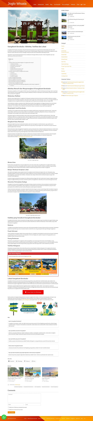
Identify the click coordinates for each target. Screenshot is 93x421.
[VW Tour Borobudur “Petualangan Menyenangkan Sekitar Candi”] (16, 371)
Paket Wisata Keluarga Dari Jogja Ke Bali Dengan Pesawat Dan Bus (73, 82)
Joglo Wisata (17, 3)
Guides (62, 46)
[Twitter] (84, 4)
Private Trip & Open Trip (66, 66)
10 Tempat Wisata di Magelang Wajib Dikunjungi (49, 377)
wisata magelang (54, 386)
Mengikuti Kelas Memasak (15, 66)
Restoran (12, 72)
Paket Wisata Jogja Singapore (72, 95)
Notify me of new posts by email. (16, 409)
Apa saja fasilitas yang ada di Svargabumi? (17, 81)
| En (84, 418)
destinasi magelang (18, 386)
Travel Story (63, 73)
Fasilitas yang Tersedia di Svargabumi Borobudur (18, 71)
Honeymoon (58, 418)
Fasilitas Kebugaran (14, 76)
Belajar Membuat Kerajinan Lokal (17, 68)
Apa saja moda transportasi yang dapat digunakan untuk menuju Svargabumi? (24, 84)
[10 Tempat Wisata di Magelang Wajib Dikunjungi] (50, 371)
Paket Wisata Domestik (32, 418)
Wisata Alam (13, 67)
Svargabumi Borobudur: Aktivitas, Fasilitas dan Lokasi (27, 47)
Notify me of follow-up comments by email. (18, 407)
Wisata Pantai (64, 59)
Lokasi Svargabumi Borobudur (15, 77)
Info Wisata (17, 384)
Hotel (62, 48)
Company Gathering (50, 418)
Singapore (73, 418)
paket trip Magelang (26, 299)
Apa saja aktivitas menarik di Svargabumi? (17, 80)
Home (25, 418)
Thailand (68, 418)
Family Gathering (41, 418)
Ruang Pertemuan (14, 75)
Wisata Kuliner (64, 56)
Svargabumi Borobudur (28, 386)
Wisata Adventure (65, 52)
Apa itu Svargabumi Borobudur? (15, 78)
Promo (62, 68)
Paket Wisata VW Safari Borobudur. (25, 136)
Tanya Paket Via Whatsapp (33, 292)
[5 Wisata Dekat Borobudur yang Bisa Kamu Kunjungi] (33, 371)
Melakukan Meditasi (14, 63)
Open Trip (63, 61)
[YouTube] (81, 4)
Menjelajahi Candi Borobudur (16, 65)
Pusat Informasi (13, 73)
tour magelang (37, 386)
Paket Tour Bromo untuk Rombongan (75, 31)
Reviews (63, 71)
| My (82, 418)
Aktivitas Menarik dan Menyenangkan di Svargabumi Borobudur (21, 62)
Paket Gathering (64, 64)
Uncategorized (64, 76)
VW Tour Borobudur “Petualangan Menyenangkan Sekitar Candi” (15, 377)
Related (12, 85)
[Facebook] (83, 4)
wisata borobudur (45, 386)
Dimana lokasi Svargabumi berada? (16, 82)
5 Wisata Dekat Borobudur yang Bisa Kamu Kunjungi (32, 377)
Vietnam (63, 418)
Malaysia (78, 418)
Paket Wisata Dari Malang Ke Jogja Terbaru (76, 85)
